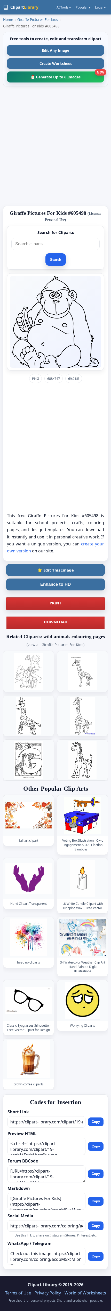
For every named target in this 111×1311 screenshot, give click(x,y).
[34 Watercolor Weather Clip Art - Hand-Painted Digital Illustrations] (82, 937)
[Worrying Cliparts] (82, 1000)
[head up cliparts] (28, 937)
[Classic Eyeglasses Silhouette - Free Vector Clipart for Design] (28, 1000)
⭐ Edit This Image (55, 570)
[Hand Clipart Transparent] (28, 878)
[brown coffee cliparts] (28, 1059)
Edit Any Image (55, 50)
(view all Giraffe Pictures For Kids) (55, 644)
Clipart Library (42, 1284)
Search (55, 260)
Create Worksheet (55, 63)
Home (8, 19)
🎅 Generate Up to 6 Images (67, 75)
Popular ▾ (83, 7)
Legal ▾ (100, 7)
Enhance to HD (55, 584)
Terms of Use (18, 1293)
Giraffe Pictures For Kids (37, 19)
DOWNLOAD (55, 621)
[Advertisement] (55, 146)
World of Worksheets (85, 1293)
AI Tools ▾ (64, 7)
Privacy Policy (48, 1293)
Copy (96, 1122)
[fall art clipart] (28, 815)
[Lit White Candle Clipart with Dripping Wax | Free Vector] (82, 878)
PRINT (55, 602)
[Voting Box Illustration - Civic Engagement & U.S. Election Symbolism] (82, 815)
